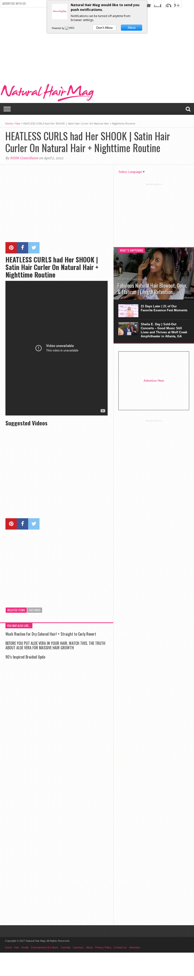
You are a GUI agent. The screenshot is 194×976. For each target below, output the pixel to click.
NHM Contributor (24, 158)
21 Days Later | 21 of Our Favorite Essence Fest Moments (164, 308)
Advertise (134, 947)
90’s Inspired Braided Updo (25, 657)
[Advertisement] (97, 43)
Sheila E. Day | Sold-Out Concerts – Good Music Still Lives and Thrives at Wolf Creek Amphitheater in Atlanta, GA (164, 330)
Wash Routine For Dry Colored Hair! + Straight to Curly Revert (50, 634)
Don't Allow (104, 28)
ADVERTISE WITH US (14, 3)
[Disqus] (56, 731)
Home (9, 123)
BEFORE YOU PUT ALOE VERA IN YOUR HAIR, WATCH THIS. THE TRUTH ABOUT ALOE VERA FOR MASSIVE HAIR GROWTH (55, 645)
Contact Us (120, 947)
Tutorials (66, 947)
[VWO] (70, 28)
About (89, 947)
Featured (34, 610)
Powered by (58, 28)
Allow (132, 28)
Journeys (78, 947)
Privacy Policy (103, 947)
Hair (18, 123)
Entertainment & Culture (44, 947)
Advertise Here (154, 380)
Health (25, 947)
